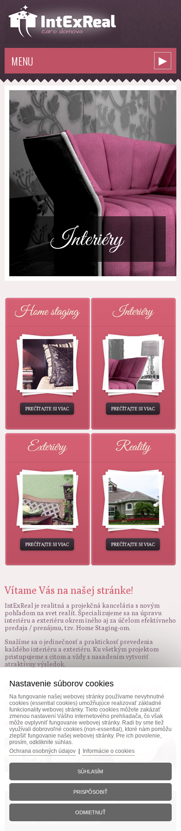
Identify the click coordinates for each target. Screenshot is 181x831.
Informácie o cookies (109, 751)
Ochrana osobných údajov (42, 751)
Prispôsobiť (90, 792)
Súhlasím (90, 771)
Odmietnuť (90, 812)
